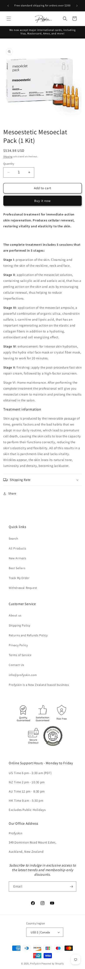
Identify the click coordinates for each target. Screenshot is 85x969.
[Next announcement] (77, 6)
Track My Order (19, 578)
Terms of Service (20, 655)
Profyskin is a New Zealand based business (39, 685)
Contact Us (16, 665)
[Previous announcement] (8, 6)
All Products (17, 548)
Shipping (7, 156)
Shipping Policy (19, 625)
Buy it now (42, 201)
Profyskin (35, 963)
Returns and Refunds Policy (28, 635)
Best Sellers (17, 568)
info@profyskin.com (23, 675)
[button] (9, 18)
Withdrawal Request (23, 588)
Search (13, 538)
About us (15, 615)
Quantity (8, 164)
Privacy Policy (18, 645)
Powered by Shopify (52, 963)
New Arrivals (17, 558)
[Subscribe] (71, 886)
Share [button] (12, 493)
